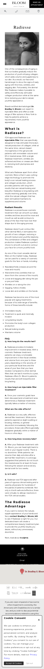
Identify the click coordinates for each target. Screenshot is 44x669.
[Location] (38, 13)
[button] (22, 571)
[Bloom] (19, 4)
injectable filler (12, 140)
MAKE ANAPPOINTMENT (37, 3)
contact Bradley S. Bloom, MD (24, 516)
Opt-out (29, 663)
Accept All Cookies (14, 663)
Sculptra (24, 538)
